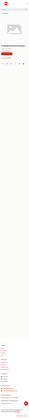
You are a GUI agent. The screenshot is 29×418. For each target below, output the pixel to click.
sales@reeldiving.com (8, 388)
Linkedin (5, 379)
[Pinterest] (19, 63)
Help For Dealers (5, 369)
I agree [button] (25, 415)
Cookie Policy (17, 411)
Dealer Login (4, 362)
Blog (2, 355)
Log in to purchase (6, 53)
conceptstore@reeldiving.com (10, 390)
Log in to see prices (5, 51)
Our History (3, 350)
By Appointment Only (6, 403)
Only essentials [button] (19, 415)
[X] (7, 63)
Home (2, 348)
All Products (5, 13)
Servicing (3, 365)
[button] (14, 407)
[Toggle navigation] (26, 3)
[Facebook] (3, 63)
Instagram (5, 381)
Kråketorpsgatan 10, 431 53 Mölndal (10, 397)
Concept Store (4, 367)
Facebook (5, 376)
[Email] (23, 63)
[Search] (26, 9)
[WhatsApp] (15, 63)
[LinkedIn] (11, 63)
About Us (3, 353)
